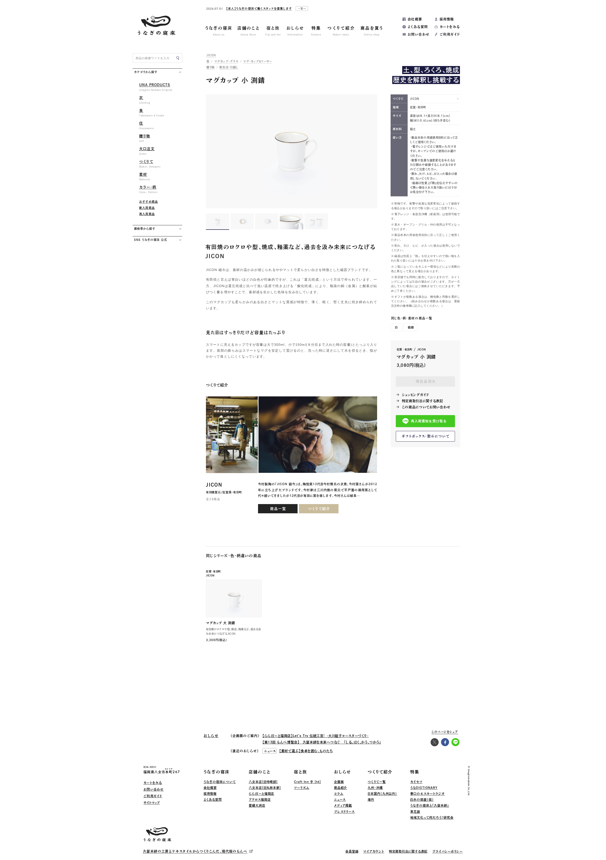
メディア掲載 (343, 805)
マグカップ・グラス (226, 61)
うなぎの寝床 (217, 772)
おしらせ (342, 772)
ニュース (340, 799)
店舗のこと (260, 772)
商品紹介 (340, 787)
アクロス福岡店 (260, 799)
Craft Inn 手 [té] (307, 781)
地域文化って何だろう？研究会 (432, 817)
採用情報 (447, 19)
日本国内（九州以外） (382, 793)
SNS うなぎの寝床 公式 (150, 239)
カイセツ (416, 781)
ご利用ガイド (450, 34)
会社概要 (415, 19)
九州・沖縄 (375, 787)
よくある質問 (418, 26)
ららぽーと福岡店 (261, 793)
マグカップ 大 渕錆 (220, 623)
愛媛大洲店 (257, 805)
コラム (338, 793)
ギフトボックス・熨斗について (426, 436)
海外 (371, 799)
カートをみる (450, 26)
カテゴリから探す (145, 72)
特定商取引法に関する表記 (422, 401)
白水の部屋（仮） (422, 799)
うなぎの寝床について (220, 781)
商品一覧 (278, 508)
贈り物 (210, 67)
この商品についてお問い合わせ (426, 407)
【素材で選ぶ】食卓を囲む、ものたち (306, 751)
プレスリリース (344, 811)
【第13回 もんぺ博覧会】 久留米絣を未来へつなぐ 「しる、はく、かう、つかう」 (322, 742)
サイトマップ (151, 802)
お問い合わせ (418, 34)
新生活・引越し (229, 67)
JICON (211, 55)
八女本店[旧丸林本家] (265, 787)
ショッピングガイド (415, 394)
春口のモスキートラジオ (427, 793)
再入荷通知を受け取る (429, 421)
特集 (414, 772)
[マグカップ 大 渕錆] (234, 598)
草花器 (415, 811)
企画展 (339, 781)
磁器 (411, 327)
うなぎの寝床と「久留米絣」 (429, 805)
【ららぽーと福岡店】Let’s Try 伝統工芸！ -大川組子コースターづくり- (316, 735)
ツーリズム (301, 787)
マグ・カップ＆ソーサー (257, 61)
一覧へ (302, 8)
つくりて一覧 (377, 781)
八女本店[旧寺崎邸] (263, 781)
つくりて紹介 (319, 508)
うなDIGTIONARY (423, 787)
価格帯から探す (144, 228)
